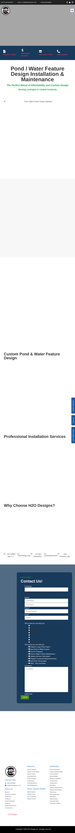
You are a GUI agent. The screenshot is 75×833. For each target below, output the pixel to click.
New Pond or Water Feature (39, 626)
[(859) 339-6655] (58, 51)
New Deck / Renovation (38, 661)
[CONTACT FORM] (4, 51)
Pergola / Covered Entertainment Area (43, 637)
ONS (55, 829)
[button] (72, 10)
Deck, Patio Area (36, 630)
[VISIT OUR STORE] (40, 51)
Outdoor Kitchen (35, 635)
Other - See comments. (38, 663)
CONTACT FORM (9, 55)
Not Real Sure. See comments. (41, 642)
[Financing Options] (22, 50)
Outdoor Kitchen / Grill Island (40, 656)
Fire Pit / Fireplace (36, 633)
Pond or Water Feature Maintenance (42, 654)
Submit (24, 697)
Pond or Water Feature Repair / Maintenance (45, 628)
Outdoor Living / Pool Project (40, 647)
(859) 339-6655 (62, 55)
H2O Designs (12, 814)
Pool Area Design (36, 640)
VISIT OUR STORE (46, 55)
